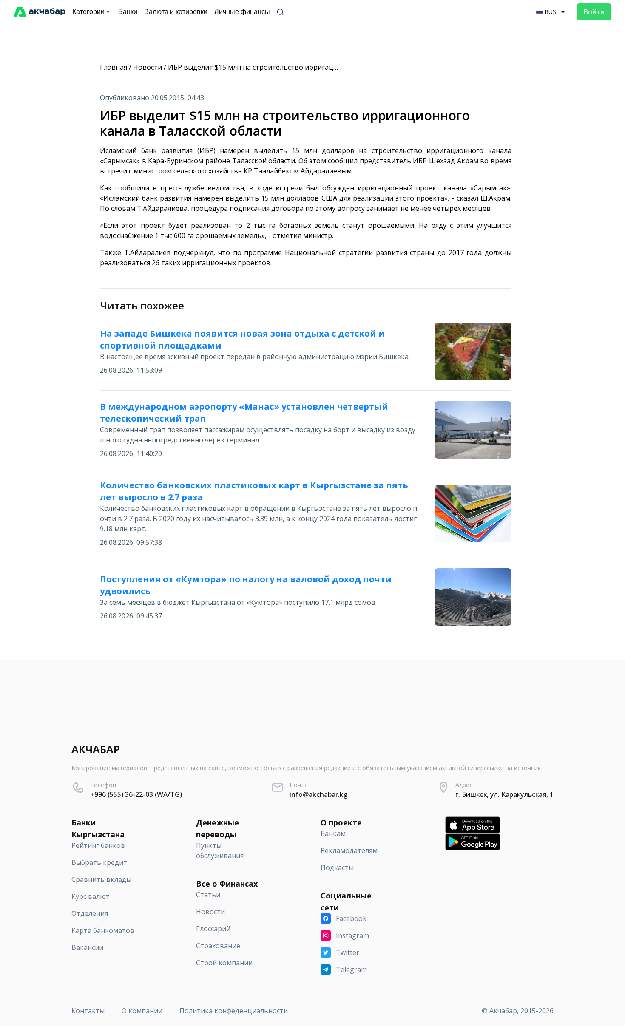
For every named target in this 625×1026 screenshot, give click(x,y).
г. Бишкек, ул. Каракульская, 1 (504, 794)
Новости (147, 67)
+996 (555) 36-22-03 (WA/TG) (136, 794)
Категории (88, 11)
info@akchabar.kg (319, 794)
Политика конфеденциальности (233, 1010)
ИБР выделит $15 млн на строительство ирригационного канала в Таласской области (312, 67)
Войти (594, 12)
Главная (113, 67)
